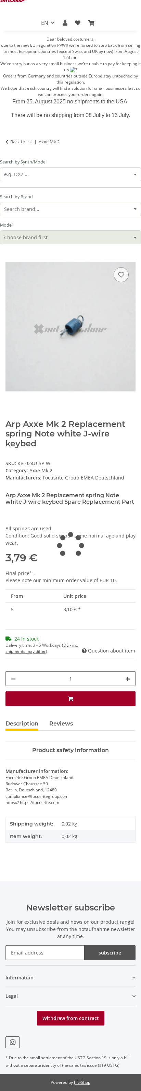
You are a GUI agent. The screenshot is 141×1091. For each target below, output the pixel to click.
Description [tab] (21, 723)
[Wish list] (77, 23)
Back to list (21, 142)
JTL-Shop (82, 1082)
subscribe (110, 952)
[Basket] (91, 23)
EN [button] (44, 23)
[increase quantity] (127, 679)
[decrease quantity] (13, 679)
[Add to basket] (10, 258)
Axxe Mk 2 (40, 470)
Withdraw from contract (70, 1018)
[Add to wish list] (121, 274)
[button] (65, 23)
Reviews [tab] (61, 723)
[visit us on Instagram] (12, 1042)
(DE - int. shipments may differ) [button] (41, 648)
